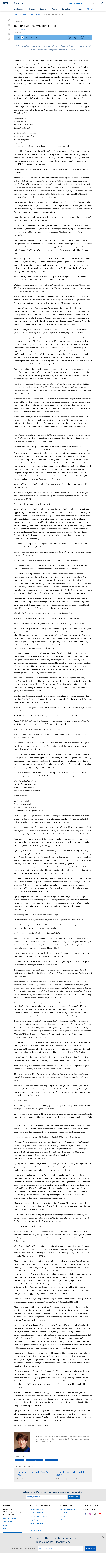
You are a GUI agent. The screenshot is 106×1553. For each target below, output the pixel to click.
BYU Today (63, 1516)
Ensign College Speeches (37, 1520)
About (5, 1525)
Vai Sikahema (61, 1479)
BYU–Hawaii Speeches (36, 1509)
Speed (82, 36)
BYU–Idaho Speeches (36, 1512)
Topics (54, 9)
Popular (32, 9)
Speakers (43, 9)
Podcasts (78, 9)
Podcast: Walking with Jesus (34, 1460)
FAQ (4, 1529)
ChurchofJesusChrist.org (67, 1509)
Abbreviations (7, 1521)
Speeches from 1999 (51, 1460)
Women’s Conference (36, 1523)
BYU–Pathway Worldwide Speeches (41, 1516)
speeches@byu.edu (9, 1518)
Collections (66, 9)
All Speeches (19, 9)
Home (15, 14)
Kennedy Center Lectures (37, 1527)
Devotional (19, 21)
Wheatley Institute (35, 1530)
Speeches (19, 3)
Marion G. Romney (24, 1479)
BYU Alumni (63, 1512)
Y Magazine (63, 1520)
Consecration (19, 1460)
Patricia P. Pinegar (34, 14)
